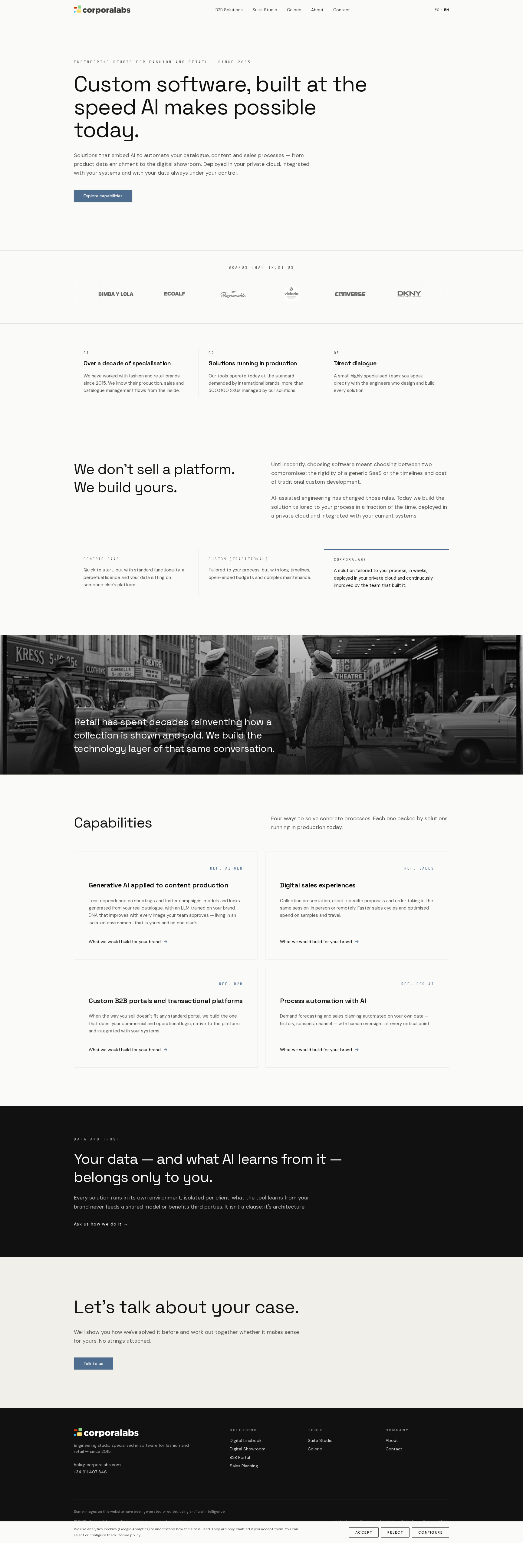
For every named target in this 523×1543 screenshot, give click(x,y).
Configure (430, 1532)
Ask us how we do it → (101, 1224)
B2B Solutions (229, 9)
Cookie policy (129, 1535)
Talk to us (93, 1363)
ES (437, 9)
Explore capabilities (103, 196)
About (317, 9)
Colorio (294, 9)
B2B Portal (240, 1457)
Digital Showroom (247, 1449)
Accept (364, 1532)
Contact (341, 9)
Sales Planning (244, 1466)
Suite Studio (264, 9)
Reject (395, 1532)
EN (446, 9)
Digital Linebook (246, 1440)
